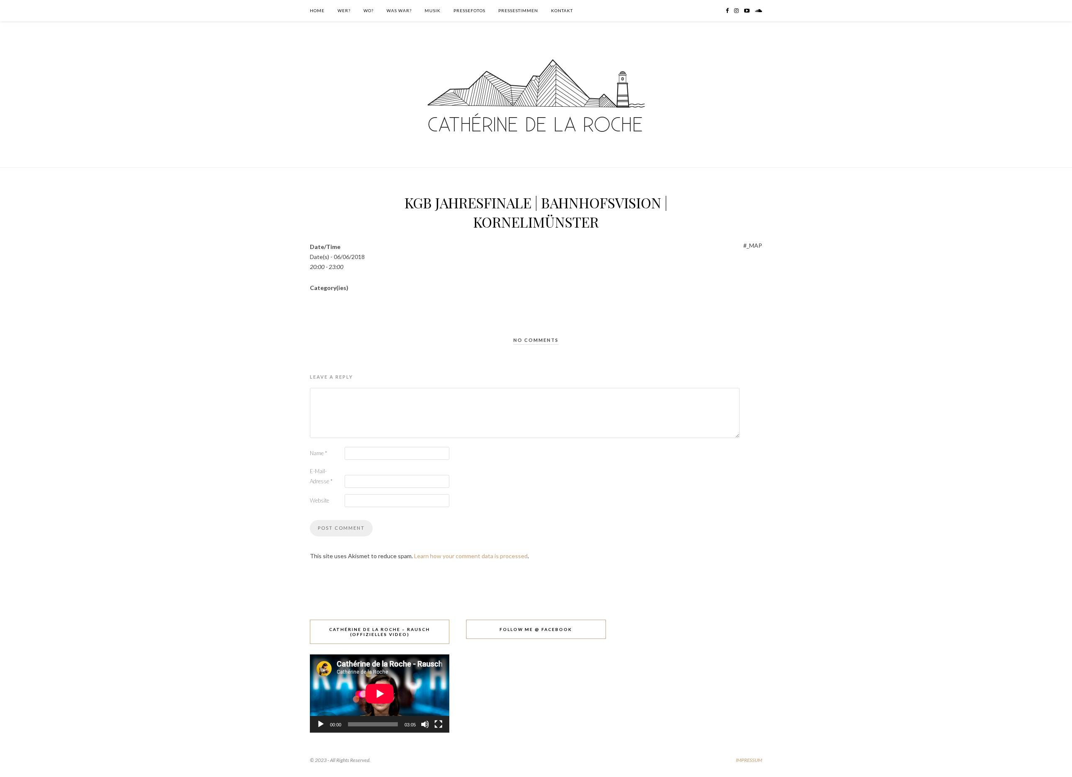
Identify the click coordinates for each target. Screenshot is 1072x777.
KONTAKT (562, 10)
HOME (317, 10)
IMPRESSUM (749, 760)
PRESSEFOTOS (469, 10)
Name (318, 453)
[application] (379, 693)
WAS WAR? (399, 10)
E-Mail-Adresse (321, 476)
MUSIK (433, 10)
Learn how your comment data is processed (471, 555)
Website (319, 500)
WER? (344, 10)
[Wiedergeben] (321, 724)
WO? (368, 10)
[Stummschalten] (425, 724)
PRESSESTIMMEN (518, 10)
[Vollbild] (438, 724)
